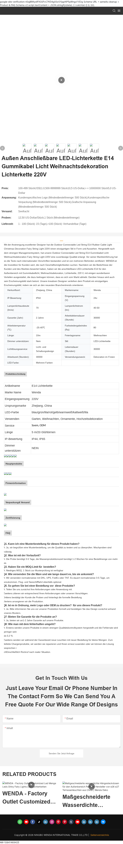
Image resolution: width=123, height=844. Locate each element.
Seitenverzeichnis (99, 835)
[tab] (61, 239)
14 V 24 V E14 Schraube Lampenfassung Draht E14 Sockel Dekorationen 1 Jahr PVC (91, 798)
